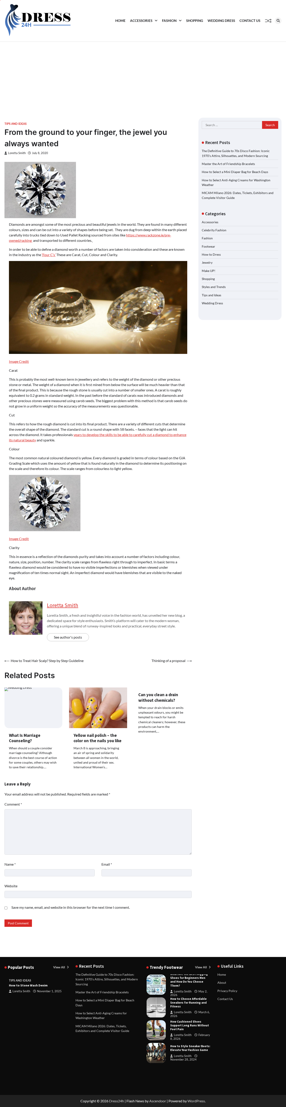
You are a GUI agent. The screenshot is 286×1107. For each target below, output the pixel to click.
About (221, 982)
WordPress (196, 1101)
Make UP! (208, 271)
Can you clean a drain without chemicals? (158, 697)
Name (10, 864)
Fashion (169, 21)
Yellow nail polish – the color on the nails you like (98, 738)
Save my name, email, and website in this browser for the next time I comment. (70, 907)
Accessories (141, 21)
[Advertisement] (143, 75)
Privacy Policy (227, 991)
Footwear (208, 246)
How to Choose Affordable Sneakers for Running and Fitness (188, 1002)
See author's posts (68, 637)
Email (106, 864)
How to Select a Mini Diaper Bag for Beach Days (235, 172)
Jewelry (207, 262)
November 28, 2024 (183, 1059)
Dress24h (116, 1101)
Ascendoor (157, 1101)
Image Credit (19, 361)
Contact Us (250, 21)
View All (59, 967)
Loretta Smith (17, 153)
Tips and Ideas (15, 123)
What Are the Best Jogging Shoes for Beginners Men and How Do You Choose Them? (189, 980)
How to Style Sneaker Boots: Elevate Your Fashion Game (190, 1048)
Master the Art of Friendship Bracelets (228, 164)
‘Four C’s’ (49, 255)
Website (10, 886)
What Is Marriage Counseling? (24, 738)
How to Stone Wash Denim (28, 985)
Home (120, 21)
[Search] (278, 20)
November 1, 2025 (49, 991)
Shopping (194, 21)
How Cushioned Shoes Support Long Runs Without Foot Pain (189, 1025)
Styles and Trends (214, 287)
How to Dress (211, 254)
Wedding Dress (221, 21)
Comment (13, 804)
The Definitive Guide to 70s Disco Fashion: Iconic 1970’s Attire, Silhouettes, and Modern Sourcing (107, 979)
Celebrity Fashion (214, 230)
